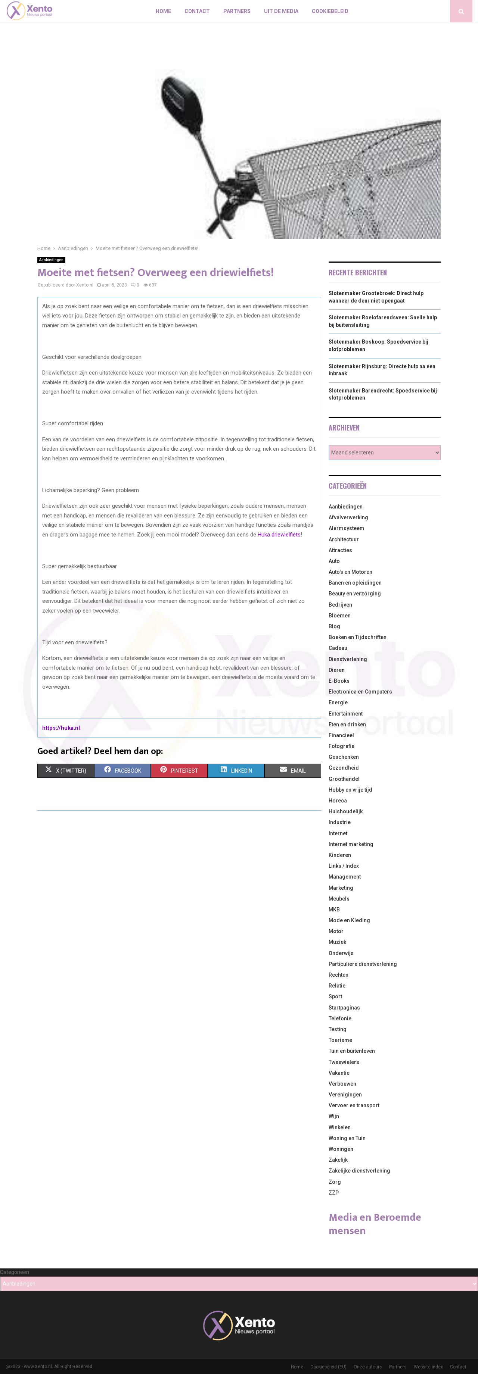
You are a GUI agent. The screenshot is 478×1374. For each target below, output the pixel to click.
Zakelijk (338, 1160)
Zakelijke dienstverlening (359, 1171)
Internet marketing (351, 844)
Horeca (338, 801)
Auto (334, 561)
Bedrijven (340, 605)
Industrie (340, 822)
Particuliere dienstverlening (363, 964)
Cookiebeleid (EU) (328, 1367)
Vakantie (339, 1073)
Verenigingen (345, 1095)
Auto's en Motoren (350, 572)
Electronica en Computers (360, 692)
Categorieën (14, 1272)
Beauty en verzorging (355, 594)
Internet (338, 833)
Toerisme (340, 1040)
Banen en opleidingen (355, 583)
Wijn (334, 1116)
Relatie (337, 986)
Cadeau (338, 648)
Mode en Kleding (349, 920)
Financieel (341, 735)
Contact (197, 11)
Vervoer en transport (354, 1105)
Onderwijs (341, 953)
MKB (334, 910)
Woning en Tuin (347, 1138)
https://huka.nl (61, 727)
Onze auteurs (368, 1367)
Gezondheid (344, 768)
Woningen (341, 1149)
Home (163, 11)
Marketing (341, 888)
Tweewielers (344, 1062)
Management (345, 877)
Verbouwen (342, 1084)
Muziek (337, 942)
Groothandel (344, 779)
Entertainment (346, 714)
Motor (336, 931)
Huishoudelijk (346, 811)
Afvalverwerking (348, 517)
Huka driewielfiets (279, 534)
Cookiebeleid (330, 11)
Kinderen (340, 855)
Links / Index (344, 866)
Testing (338, 1029)
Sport (335, 996)
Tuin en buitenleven (352, 1051)
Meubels (339, 899)
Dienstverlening (348, 659)
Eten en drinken (347, 724)
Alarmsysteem (346, 528)
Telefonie (340, 1018)
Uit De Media (281, 11)
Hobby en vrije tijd (350, 790)
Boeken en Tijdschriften (358, 637)
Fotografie (341, 746)
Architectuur (344, 539)
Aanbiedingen (51, 260)
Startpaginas (344, 1008)
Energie (338, 702)
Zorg (335, 1182)
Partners (237, 11)
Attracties (340, 550)
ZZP (334, 1193)
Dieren (337, 670)
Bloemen (340, 616)
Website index (428, 1367)
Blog (334, 626)
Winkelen (340, 1127)
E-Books (339, 681)
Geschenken (344, 757)
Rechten (338, 975)
